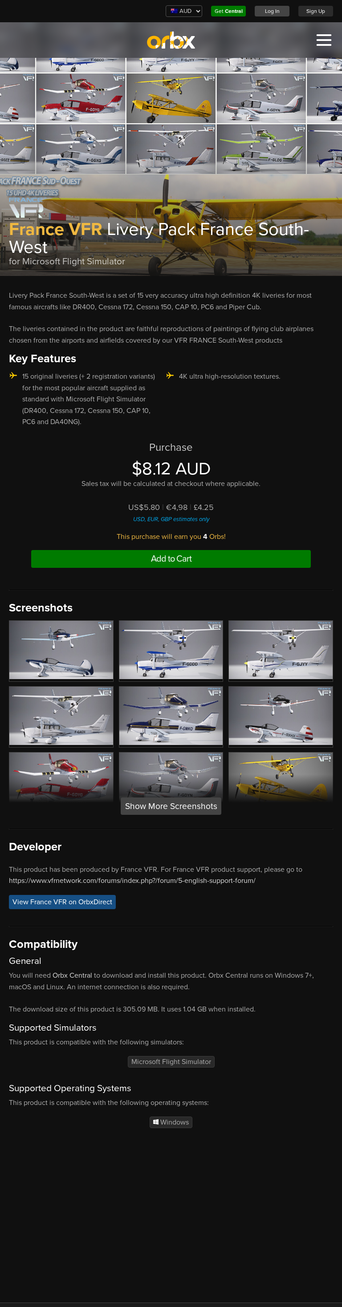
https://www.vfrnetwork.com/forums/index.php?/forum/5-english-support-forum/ (132, 880)
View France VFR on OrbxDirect (62, 902)
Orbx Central (72, 975)
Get (229, 11)
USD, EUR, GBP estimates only (171, 519)
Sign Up (315, 11)
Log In (272, 11)
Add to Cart (171, 559)
